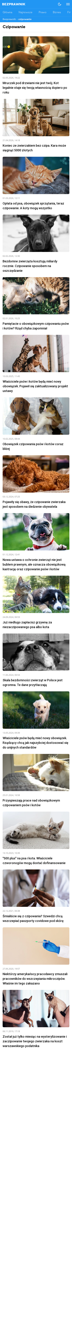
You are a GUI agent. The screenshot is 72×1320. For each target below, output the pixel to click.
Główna (7, 12)
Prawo (42, 12)
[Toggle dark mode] (59, 4)
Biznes (57, 12)
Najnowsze (25, 12)
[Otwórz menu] (66, 4)
